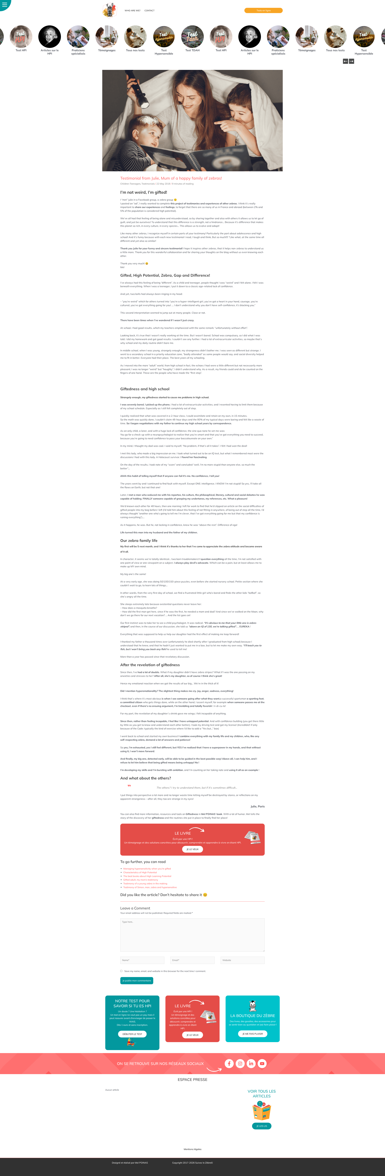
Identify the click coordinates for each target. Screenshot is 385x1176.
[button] (263, 10)
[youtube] (263, 1063)
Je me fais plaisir (253, 1033)
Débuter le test (132, 1034)
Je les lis (262, 1126)
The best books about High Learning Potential (147, 876)
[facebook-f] (230, 1063)
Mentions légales (192, 1149)
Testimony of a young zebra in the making (145, 883)
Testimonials (148, 183)
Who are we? (132, 10)
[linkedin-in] (252, 1063)
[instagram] (241, 1063)
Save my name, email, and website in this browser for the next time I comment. (165, 971)
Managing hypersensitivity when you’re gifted (147, 868)
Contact (149, 10)
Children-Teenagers (130, 183)
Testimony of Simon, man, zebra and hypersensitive (150, 887)
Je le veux (193, 849)
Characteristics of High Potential (140, 872)
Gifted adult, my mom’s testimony (140, 879)
